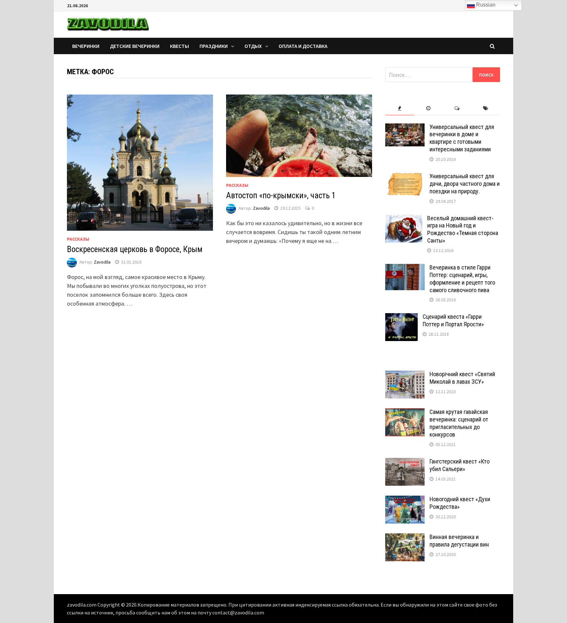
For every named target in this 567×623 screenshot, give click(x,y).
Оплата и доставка (303, 46)
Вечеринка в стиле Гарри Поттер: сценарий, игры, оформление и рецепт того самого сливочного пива (462, 278)
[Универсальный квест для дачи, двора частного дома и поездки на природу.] (405, 177)
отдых (253, 46)
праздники (214, 46)
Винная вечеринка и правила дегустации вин (459, 540)
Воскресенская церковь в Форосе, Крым (134, 249)
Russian (485, 5)
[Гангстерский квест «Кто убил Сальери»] (405, 462)
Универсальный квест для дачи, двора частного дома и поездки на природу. (465, 184)
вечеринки (85, 46)
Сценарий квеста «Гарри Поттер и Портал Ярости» (453, 320)
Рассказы (78, 239)
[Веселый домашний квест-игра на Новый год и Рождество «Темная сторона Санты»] (403, 219)
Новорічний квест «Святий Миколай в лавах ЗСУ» (462, 378)
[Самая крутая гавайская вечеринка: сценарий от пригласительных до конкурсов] (405, 413)
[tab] (399, 108)
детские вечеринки (134, 46)
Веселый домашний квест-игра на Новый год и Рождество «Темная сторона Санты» (462, 229)
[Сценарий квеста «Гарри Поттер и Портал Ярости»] (401, 317)
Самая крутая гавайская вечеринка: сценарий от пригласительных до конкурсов (459, 423)
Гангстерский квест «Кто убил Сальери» (460, 465)
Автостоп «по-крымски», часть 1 (281, 195)
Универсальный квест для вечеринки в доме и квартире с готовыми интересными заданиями (462, 138)
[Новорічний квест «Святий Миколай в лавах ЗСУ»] (405, 375)
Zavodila (102, 262)
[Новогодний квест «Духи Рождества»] (405, 500)
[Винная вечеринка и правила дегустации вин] (405, 538)
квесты (179, 46)
